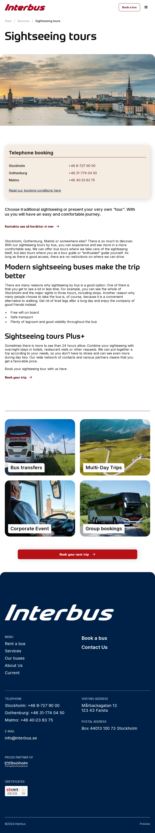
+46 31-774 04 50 (83, 173)
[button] (146, 7)
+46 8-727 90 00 (82, 166)
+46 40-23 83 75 (82, 180)
